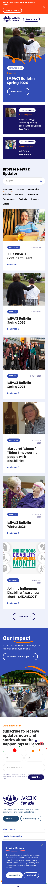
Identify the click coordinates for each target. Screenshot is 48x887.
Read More (24, 129)
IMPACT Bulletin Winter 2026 (19, 524)
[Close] (42, 845)
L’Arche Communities (12, 836)
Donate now (11, 10)
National (19, 194)
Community (33, 189)
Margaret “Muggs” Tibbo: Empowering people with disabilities (30, 122)
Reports (35, 199)
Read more (12, 264)
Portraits (23, 199)
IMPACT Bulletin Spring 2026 (21, 80)
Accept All (13, 875)
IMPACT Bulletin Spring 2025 (19, 384)
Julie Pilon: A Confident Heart (19, 256)
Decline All (31, 875)
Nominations (33, 194)
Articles (20, 189)
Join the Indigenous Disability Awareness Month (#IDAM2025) (23, 592)
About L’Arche (9, 829)
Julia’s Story (24, 151)
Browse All (7, 189)
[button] (43, 7)
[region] (24, 862)
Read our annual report (19, 656)
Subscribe (35, 777)
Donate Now (31, 19)
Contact (9, 818)
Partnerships (8, 199)
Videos (6, 204)
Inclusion (7, 194)
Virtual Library (29, 818)
